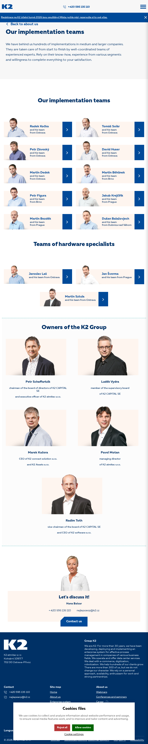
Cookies (55, 740)
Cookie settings (74, 734)
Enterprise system (60, 702)
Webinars (101, 692)
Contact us (74, 621)
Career (100, 702)
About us (55, 697)
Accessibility (137, 740)
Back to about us (24, 24)
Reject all (62, 727)
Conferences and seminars (111, 697)
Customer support (98, 740)
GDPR (122, 740)
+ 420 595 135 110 (60, 610)
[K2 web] (7, 8)
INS (116, 740)
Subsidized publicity (75, 740)
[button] (143, 8)
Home (53, 692)
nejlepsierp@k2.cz (88, 610)
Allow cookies (83, 727)
